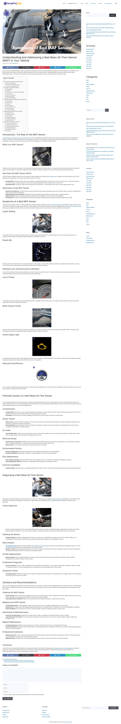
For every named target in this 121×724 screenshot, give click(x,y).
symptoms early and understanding (63, 648)
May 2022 (88, 66)
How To (100, 3)
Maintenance (93, 3)
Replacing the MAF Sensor (11, 124)
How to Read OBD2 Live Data (93, 29)
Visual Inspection (9, 112)
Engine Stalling (9, 89)
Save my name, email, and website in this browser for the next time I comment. (24, 694)
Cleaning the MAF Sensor (11, 123)
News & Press (45, 714)
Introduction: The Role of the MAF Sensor (13, 81)
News (116, 3)
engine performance (56, 204)
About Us (44, 710)
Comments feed (90, 240)
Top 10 (88, 101)
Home (64, 3)
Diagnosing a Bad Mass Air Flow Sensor (13, 111)
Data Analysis (9, 115)
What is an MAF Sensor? (11, 83)
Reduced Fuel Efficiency (11, 97)
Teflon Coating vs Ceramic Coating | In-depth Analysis (100, 27)
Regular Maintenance (11, 127)
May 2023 (88, 62)
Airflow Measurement (11, 117)
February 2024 (90, 49)
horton (88, 158)
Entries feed (89, 238)
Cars (82, 3)
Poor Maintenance (10, 108)
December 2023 (90, 53)
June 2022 (89, 64)
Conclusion (9, 130)
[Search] (107, 110)
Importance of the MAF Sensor (12, 86)
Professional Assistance (11, 129)
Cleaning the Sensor (10, 114)
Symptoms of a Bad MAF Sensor (11, 87)
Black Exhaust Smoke (10, 95)
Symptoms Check (10, 120)
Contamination (9, 101)
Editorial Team (89, 155)
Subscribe (113, 707)
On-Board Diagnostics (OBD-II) (41, 545)
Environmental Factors (11, 106)
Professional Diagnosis (11, 118)
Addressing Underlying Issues (13, 126)
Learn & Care (6, 712)
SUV (87, 99)
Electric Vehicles (90, 84)
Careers (44, 712)
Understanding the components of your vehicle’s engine (17, 137)
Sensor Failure (9, 102)
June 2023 (89, 59)
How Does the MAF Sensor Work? (13, 84)
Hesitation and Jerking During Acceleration (15, 92)
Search (88, 12)
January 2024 (89, 51)
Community (5, 716)
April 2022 (88, 68)
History (88, 86)
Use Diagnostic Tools (11, 545)
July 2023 (88, 57)
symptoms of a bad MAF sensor (73, 206)
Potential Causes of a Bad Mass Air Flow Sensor (15, 99)
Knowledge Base (108, 3)
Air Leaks (8, 103)
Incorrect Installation (10, 109)
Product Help (6, 710)
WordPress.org (90, 242)
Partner (4, 714)
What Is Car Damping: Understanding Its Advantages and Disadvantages (19, 661)
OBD (87, 97)
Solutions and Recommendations (12, 121)
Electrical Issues (10, 105)
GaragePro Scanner (72, 3)
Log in (87, 236)
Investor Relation (46, 716)
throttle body (53, 176)
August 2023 (89, 55)
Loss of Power (9, 93)
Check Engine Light (10, 96)
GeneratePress (68, 722)
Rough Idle (8, 90)
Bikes (87, 3)
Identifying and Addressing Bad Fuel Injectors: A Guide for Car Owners (19, 660)
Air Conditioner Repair (91, 151)
